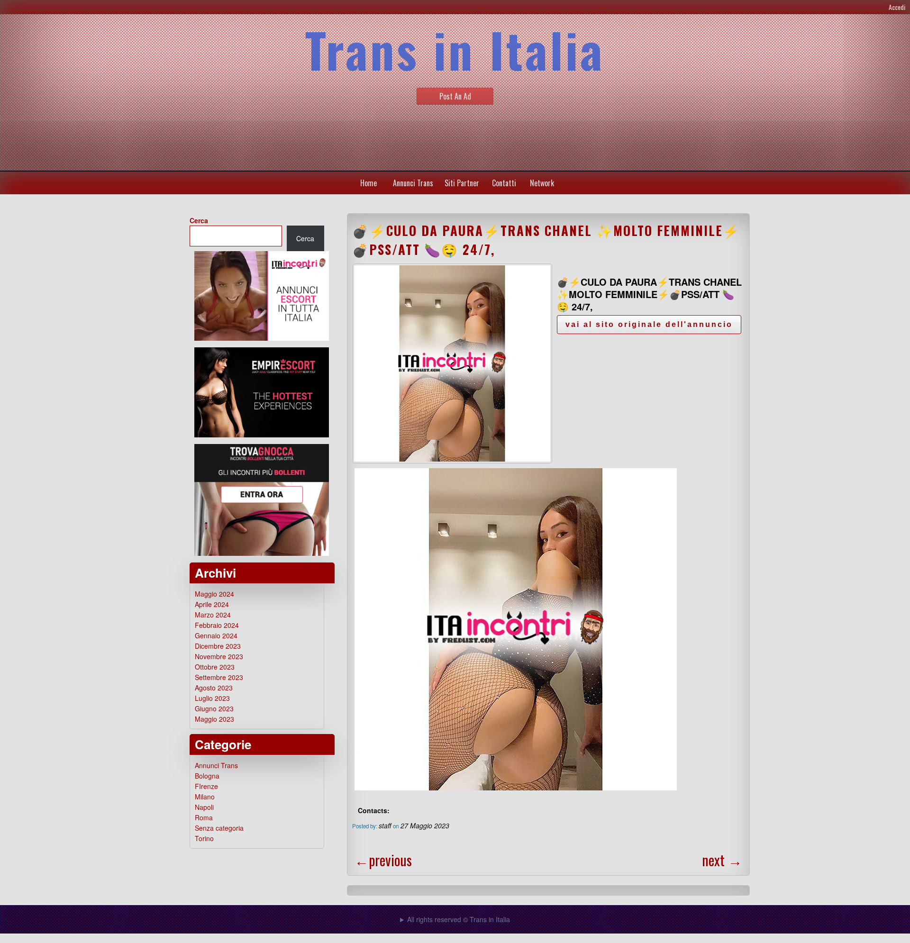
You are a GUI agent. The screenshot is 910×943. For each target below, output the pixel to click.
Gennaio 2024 (216, 635)
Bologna (207, 775)
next (722, 859)
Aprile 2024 (212, 604)
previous (383, 859)
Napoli (204, 807)
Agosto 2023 (214, 687)
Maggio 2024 (214, 593)
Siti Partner (462, 183)
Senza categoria (219, 828)
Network (542, 183)
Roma (204, 817)
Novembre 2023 (219, 656)
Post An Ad (455, 96)
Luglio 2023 (212, 698)
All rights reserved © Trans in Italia (458, 919)
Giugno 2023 (214, 708)
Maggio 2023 (214, 719)
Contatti (504, 183)
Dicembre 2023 (218, 646)
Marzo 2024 (213, 614)
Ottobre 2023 (215, 666)
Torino (204, 838)
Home (368, 183)
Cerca (199, 220)
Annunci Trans (413, 183)
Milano (205, 796)
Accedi (897, 7)
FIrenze (206, 786)
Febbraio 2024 (217, 625)
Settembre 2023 (219, 677)
